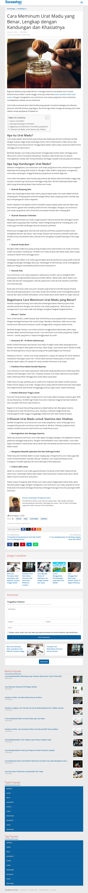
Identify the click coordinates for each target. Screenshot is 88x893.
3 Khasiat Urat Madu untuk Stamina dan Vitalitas (28, 129)
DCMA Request (44, 890)
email (8, 793)
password (10, 802)
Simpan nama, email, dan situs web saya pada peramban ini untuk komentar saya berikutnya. (43, 632)
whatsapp (10, 829)
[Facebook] (23, 529)
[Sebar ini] (9, 544)
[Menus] (81, 2)
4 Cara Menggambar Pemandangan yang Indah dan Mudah (58, 578)
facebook (9, 820)
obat (25, 519)
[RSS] (39, 529)
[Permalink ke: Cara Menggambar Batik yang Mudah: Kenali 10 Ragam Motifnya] (74, 567)
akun (8, 798)
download (10, 816)
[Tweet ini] (16, 544)
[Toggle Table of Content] (46, 118)
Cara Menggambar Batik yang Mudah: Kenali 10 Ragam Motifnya (74, 578)
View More (44, 662)
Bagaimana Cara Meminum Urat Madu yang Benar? (29, 126)
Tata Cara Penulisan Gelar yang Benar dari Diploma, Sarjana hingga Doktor (13, 578)
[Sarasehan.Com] (13, 2)
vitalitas (44, 519)
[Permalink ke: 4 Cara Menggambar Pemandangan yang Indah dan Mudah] (59, 567)
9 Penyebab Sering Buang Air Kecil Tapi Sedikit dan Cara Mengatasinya (24, 537)
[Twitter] (28, 529)
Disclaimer (23, 890)
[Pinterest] (33, 529)
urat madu (34, 519)
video (8, 811)
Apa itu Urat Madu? (17, 121)
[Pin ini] (22, 544)
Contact (53, 890)
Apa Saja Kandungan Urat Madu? (22, 124)
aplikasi (9, 789)
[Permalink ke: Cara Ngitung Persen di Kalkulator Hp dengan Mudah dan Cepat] (44, 567)
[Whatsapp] (35, 544)
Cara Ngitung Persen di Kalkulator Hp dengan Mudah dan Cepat (43, 578)
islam (8, 825)
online (8, 807)
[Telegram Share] (29, 544)
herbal (18, 519)
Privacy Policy (33, 890)
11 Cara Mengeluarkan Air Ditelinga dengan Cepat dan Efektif (65, 537)
